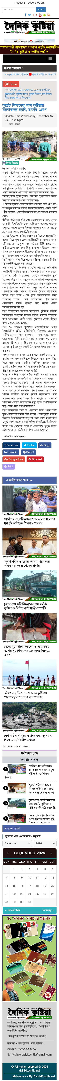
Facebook (12, 445)
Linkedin (12, 452)
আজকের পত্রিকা (42, 90)
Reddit (30, 452)
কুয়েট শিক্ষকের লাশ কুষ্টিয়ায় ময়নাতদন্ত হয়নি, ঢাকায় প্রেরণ (24, 107)
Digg (46, 445)
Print (10, 466)
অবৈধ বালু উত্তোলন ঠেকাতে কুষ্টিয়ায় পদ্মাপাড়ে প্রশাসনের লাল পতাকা (25, 695)
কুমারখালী (10, 94)
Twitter (30, 445)
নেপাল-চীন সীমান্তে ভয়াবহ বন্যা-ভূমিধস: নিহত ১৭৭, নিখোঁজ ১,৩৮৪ (28, 738)
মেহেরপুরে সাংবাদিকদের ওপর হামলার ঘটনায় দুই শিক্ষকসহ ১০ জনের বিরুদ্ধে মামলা (27, 651)
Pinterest (36, 459)
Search (41, 9)
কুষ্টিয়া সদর (22, 94)
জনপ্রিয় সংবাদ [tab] (29, 760)
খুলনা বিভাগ (35, 94)
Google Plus (15, 459)
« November (12, 910)
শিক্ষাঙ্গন (26, 98)
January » (48, 910)
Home (13, 84)
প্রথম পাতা (15, 98)
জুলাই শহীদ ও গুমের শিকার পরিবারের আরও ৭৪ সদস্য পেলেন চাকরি (27, 564)
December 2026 (29, 853)
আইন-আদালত (25, 90)
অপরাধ (13, 90)
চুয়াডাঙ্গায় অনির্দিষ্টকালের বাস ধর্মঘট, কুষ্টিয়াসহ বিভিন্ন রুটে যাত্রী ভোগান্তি (25, 606)
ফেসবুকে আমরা (12, 828)
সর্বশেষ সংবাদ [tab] (29, 753)
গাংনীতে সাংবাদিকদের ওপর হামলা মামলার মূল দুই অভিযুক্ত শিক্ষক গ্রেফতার (29, 521)
